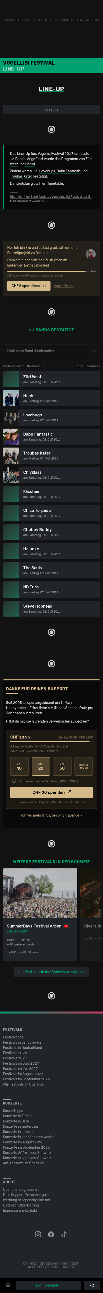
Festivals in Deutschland (22, 1048)
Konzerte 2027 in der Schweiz (27, 1158)
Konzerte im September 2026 (26, 1147)
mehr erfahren (64, 285)
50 (62, 766)
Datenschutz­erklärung (21, 1205)
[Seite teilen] (92, 1285)
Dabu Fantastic (68, 171)
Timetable (55, 184)
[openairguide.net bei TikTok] (64, 1234)
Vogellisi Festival (76, 20)
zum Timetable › (88, 366)
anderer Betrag (83, 766)
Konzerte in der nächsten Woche (28, 1137)
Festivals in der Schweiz (22, 1042)
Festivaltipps (13, 1037)
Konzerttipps (13, 1111)
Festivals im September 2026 (26, 1079)
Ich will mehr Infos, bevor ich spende (50, 815)
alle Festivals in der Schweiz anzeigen (50, 972)
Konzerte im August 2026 (23, 1142)
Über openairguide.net (20, 1190)
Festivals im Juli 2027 (20, 1069)
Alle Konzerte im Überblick (23, 1163)
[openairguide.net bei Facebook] (51, 1234)
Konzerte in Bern (16, 1121)
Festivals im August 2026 (23, 1074)
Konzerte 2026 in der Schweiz (27, 1153)
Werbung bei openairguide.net (26, 1200)
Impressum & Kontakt (20, 1210)
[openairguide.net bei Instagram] (38, 1234)
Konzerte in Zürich (17, 1116)
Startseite (12, 20)
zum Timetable (47, 1285)
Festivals (32, 20)
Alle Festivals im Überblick (23, 1084)
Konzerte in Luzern (17, 1132)
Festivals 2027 (15, 1058)
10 (19, 766)
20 (41, 766)
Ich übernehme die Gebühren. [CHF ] (46, 781)
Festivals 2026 (15, 1053)
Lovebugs (47, 171)
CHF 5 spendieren (27, 286)
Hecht (30, 164)
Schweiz (51, 20)
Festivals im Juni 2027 (21, 1063)
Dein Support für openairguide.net (30, 1195)
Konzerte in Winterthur (20, 1126)
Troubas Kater (21, 176)
